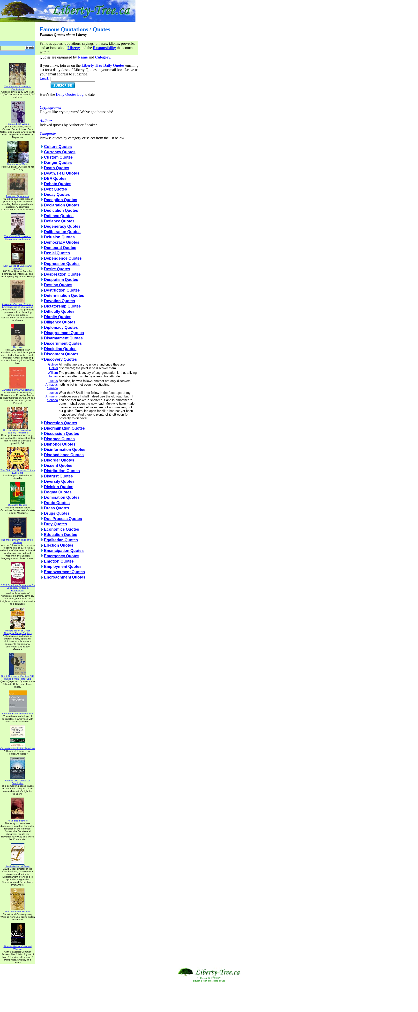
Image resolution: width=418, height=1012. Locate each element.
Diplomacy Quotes (61, 327)
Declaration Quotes (61, 205)
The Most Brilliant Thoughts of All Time (17, 541)
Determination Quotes (64, 295)
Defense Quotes (59, 216)
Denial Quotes (57, 253)
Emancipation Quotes (64, 551)
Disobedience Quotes (64, 455)
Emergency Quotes (61, 556)
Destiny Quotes (58, 285)
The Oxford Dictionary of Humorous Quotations (17, 237)
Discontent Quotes (61, 354)
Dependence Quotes (63, 258)
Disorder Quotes (59, 460)
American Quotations (17, 196)
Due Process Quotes (63, 519)
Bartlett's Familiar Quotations (18, 390)
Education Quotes (60, 535)
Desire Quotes (57, 269)
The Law (17, 347)
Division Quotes (58, 487)
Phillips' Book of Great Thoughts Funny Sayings (18, 632)
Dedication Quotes (61, 210)
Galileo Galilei (53, 366)
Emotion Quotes (59, 561)
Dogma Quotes (58, 492)
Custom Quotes (58, 157)
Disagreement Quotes (64, 333)
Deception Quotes (60, 200)
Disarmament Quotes (63, 338)
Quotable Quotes (17, 505)
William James (53, 374)
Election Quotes (58, 545)
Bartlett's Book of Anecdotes (17, 713)
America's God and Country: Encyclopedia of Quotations (17, 305)
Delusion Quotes (59, 237)
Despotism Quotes (61, 280)
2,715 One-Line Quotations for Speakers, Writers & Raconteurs (17, 588)
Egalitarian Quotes (61, 540)
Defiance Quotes (59, 221)
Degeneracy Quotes (62, 226)
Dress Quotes (56, 508)
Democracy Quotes (61, 242)
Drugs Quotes (57, 513)
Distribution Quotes (62, 471)
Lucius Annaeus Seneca (51, 384)
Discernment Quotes (63, 343)
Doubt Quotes (57, 503)
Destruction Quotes (62, 290)
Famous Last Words (18, 124)
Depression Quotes (62, 264)
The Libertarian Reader (17, 911)
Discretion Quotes (60, 423)
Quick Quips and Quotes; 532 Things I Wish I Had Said (17, 677)
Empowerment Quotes (64, 572)
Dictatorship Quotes (62, 306)
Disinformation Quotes (64, 449)
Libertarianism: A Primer (17, 866)
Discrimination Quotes (64, 428)
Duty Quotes (55, 524)
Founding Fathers (18, 820)
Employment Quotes (63, 567)
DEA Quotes (55, 178)
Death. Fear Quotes (61, 173)
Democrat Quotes (60, 248)
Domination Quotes (62, 497)
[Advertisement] (209, 997)
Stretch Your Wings (17, 164)
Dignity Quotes (57, 317)
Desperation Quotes (62, 274)
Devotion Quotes (59, 301)
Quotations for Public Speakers (17, 748)
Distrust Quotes (58, 476)
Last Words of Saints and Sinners (17, 267)
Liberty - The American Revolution (17, 782)
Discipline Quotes (60, 349)
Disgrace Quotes (59, 439)
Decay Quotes (57, 194)
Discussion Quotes (61, 434)
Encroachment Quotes (64, 577)
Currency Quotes (59, 152)
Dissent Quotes (58, 465)
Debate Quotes (57, 184)
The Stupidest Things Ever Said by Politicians (17, 431)
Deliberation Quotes (62, 232)
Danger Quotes (58, 163)
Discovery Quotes (60, 359)
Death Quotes (56, 168)
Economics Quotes (61, 529)
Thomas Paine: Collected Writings (18, 947)
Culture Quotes (58, 147)
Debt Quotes (55, 189)
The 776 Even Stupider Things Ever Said (17, 471)
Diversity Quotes (59, 481)
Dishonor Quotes (59, 444)
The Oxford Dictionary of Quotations (17, 87)
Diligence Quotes (59, 322)
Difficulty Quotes (59, 311)
